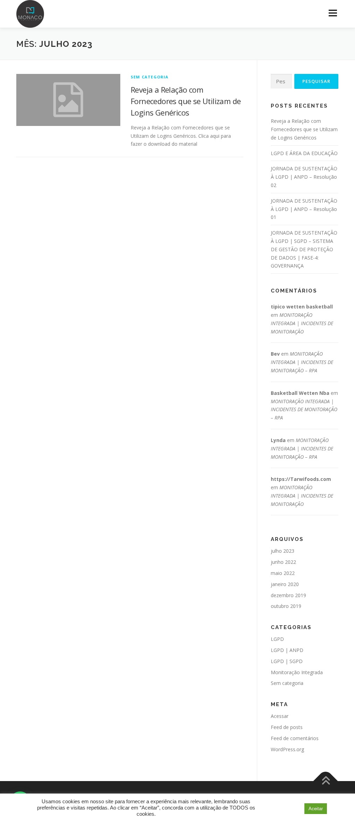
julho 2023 (282, 551)
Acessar (279, 716)
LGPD (277, 639)
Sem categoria (150, 76)
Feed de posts (287, 727)
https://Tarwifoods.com (301, 479)
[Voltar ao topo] (325, 781)
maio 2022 (283, 573)
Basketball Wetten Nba (300, 393)
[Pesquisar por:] (281, 81)
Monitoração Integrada (297, 672)
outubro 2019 (286, 606)
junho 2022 (283, 562)
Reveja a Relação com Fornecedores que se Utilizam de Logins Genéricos (186, 101)
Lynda (278, 440)
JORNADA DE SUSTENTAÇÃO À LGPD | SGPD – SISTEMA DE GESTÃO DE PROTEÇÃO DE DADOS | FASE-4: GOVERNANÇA (304, 249)
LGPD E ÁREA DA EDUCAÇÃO (304, 153)
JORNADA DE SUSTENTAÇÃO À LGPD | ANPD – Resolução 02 (304, 176)
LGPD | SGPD (287, 661)
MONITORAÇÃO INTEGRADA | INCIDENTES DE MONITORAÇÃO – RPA (302, 362)
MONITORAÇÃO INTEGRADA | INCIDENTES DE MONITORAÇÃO (302, 323)
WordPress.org (287, 749)
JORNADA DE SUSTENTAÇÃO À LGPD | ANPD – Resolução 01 (304, 209)
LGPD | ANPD (287, 650)
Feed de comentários (295, 738)
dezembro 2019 (288, 595)
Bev (275, 353)
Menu (333, 13)
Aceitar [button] (316, 808)
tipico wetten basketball (302, 306)
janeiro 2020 (285, 584)
